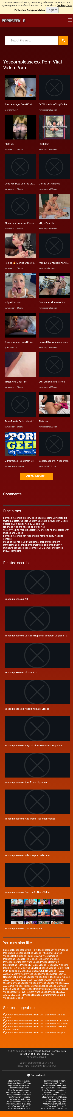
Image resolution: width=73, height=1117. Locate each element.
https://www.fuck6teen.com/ (54, 1085)
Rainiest (7, 949)
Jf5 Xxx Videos (38, 964)
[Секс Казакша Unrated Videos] (20, 178)
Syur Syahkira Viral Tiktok (52, 381)
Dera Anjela (63, 976)
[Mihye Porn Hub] (20, 297)
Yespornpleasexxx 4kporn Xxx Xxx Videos (27, 708)
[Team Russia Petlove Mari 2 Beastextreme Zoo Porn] (20, 415)
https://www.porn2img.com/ (54, 1101)
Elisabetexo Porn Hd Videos (28, 949)
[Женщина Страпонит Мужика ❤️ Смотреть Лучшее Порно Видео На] (54, 257)
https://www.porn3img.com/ (54, 1104)
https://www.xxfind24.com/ (19, 1106)
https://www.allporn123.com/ (54, 1095)
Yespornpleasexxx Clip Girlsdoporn (23, 928)
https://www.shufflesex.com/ (19, 1095)
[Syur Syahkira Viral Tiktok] (54, 376)
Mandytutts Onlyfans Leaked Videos (31, 973)
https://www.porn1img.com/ (54, 1099)
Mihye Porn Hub (13, 302)
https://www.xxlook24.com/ (19, 1108)
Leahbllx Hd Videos (27, 958)
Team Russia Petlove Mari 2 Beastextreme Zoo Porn (32, 421)
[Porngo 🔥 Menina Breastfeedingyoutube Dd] (20, 257)
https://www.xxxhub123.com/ (19, 1101)
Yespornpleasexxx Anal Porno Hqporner (26, 782)
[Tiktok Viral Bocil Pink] (20, 376)
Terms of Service (51, 1050)
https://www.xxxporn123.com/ (18, 1104)
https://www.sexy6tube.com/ (54, 1083)
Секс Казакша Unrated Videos (21, 183)
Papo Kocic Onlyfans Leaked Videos (22, 952)
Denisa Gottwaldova (49, 183)
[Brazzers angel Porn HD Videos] (20, 99)
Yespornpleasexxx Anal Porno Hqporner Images (30, 818)
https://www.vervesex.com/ (18, 1097)
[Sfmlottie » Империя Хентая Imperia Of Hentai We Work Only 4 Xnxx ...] (20, 217)
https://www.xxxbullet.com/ (18, 1099)
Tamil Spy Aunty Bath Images (43, 955)
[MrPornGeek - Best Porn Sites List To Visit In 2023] (20, 455)
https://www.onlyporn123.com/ (54, 1097)
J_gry (60, 967)
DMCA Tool (48, 1053)
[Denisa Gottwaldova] (54, 178)
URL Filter (36, 1053)
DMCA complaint (12, 550)
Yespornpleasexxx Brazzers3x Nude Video (27, 892)
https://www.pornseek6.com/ (54, 1090)
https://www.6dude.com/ (19, 1088)
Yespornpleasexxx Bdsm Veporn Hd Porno (27, 855)
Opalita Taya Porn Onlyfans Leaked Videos (34, 991)
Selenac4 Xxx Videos (55, 949)
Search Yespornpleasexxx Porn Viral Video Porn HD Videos (36, 1023)
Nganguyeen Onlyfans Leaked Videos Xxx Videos (29, 976)
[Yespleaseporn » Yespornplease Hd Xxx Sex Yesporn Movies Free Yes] (54, 455)
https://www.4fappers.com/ (19, 1081)
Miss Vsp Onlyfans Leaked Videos (38, 967)
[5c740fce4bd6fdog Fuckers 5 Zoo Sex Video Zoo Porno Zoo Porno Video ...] (54, 99)
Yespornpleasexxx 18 (16, 598)
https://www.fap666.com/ (18, 1090)
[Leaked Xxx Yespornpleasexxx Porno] (54, 336)
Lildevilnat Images (48, 958)
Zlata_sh (9, 143)
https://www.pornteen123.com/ (54, 1092)
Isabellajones (19, 955)
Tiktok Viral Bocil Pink (16, 381)
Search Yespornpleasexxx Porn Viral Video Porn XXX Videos (37, 1020)
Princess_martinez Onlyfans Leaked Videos (26, 961)
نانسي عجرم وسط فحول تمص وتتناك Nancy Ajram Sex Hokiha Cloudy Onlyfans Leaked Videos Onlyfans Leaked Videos (34, 981)
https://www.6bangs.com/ (18, 1085)
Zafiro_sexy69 (58, 973)
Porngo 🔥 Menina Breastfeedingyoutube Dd (28, 262)
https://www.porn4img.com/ (54, 1106)
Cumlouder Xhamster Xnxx (53, 302)
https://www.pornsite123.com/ (18, 1092)
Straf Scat (44, 143)
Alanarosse (27, 988)
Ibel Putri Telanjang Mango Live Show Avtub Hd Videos (36, 969)
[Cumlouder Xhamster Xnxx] (54, 297)
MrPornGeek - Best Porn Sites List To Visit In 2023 (31, 460)
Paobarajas (9, 958)
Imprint (37, 1050)
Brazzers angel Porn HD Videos (21, 104)
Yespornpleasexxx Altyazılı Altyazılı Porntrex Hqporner (33, 745)
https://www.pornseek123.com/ (54, 1088)
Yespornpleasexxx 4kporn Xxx (21, 672)
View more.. (36, 476)
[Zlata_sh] (20, 138)
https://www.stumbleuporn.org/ (54, 1108)
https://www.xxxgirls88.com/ (54, 1081)
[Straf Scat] (54, 138)
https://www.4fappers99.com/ (19, 1083)
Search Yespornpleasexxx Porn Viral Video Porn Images (35, 1032)
